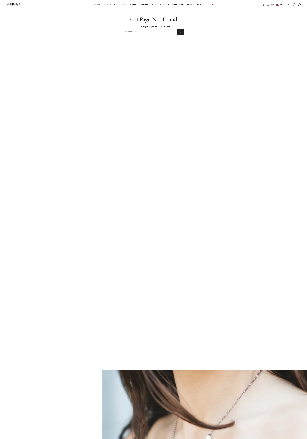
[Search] (180, 32)
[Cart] (299, 5)
